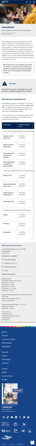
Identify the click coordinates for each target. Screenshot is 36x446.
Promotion (5, 335)
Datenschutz (12, 444)
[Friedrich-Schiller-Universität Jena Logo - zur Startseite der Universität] (5, 2)
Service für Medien (7, 376)
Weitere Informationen (8, 274)
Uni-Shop (5, 379)
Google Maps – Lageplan (10, 256)
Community (5, 363)
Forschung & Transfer (8, 339)
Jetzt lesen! (17, 390)
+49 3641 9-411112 (11, 267)
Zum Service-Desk (10, 259)
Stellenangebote (7, 343)
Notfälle (4, 372)
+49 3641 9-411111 (11, 263)
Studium (4, 332)
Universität (5, 352)
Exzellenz (4, 356)
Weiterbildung (6, 346)
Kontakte (4, 369)
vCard (6, 270)
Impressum (4, 444)
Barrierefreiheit (20, 444)
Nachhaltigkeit (6, 359)
